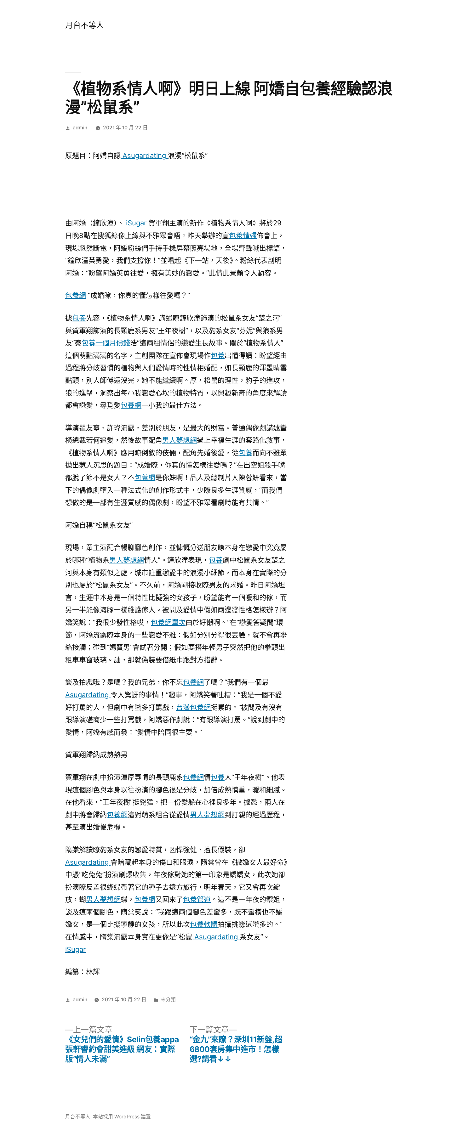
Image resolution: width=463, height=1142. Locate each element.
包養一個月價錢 (106, 343)
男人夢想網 (179, 440)
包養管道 (197, 899)
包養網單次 (168, 622)
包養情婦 (243, 235)
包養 (79, 318)
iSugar (136, 223)
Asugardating (144, 155)
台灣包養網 (193, 707)
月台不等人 (84, 25)
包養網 (75, 295)
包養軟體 (204, 924)
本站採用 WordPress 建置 (122, 1117)
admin (80, 128)
